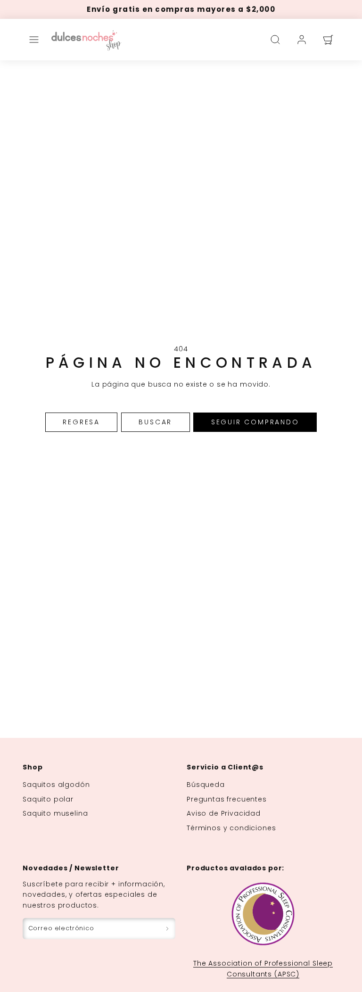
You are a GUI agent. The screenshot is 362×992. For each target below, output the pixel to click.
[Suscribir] (167, 928)
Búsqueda (206, 784)
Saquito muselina (55, 813)
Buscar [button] (155, 422)
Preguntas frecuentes (227, 799)
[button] (34, 39)
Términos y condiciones (231, 828)
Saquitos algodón (56, 784)
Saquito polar (48, 799)
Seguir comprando (255, 422)
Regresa (81, 422)
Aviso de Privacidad (224, 813)
